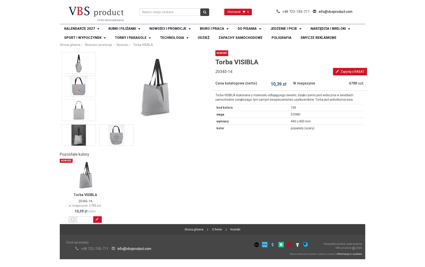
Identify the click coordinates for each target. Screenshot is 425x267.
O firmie (217, 229)
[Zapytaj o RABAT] (97, 219)
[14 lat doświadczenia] (96, 12)
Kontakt (235, 229)
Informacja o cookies (349, 254)
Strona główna (70, 45)
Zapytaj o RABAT (352, 71)
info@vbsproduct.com (335, 12)
